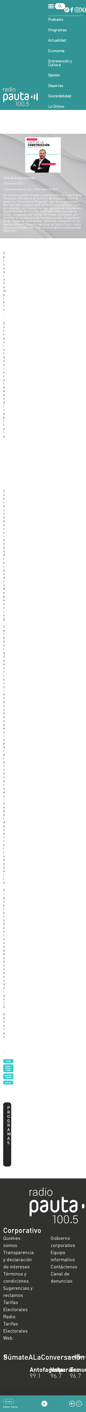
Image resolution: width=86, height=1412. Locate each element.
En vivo (8, 1401)
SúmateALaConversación (32, 1356)
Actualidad (57, 40)
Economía (56, 50)
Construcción (8, 1068)
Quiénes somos (11, 1241)
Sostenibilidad (59, 96)
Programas (57, 30)
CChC (8, 1061)
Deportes (55, 85)
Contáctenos (64, 1266)
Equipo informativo (63, 1255)
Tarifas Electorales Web (15, 1331)
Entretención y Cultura (60, 63)
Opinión (54, 75)
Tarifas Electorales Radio (15, 1309)
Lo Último (56, 106)
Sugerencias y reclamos (18, 1291)
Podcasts (55, 19)
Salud (8, 1082)
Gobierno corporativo (63, 1241)
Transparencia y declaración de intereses (18, 1259)
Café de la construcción (19, 178)
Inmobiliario (8, 1076)
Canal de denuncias (61, 1277)
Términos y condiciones (16, 1277)
